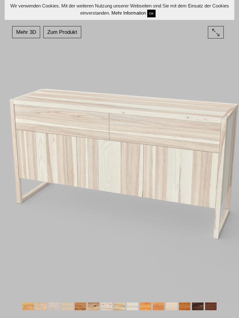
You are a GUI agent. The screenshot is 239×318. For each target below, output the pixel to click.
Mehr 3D (26, 32)
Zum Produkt (62, 32)
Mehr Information (128, 13)
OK (151, 13)
